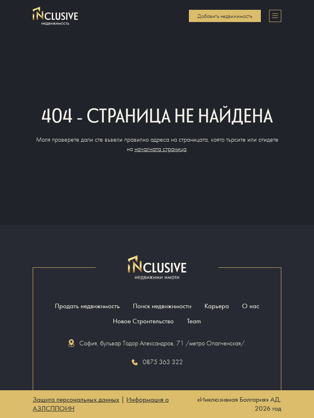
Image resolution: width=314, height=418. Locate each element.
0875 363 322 (163, 362)
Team (194, 321)
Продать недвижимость (87, 306)
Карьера (216, 306)
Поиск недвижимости (162, 306)
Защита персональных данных (76, 399)
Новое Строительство (143, 321)
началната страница (160, 149)
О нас (250, 306)
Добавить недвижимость (224, 16)
